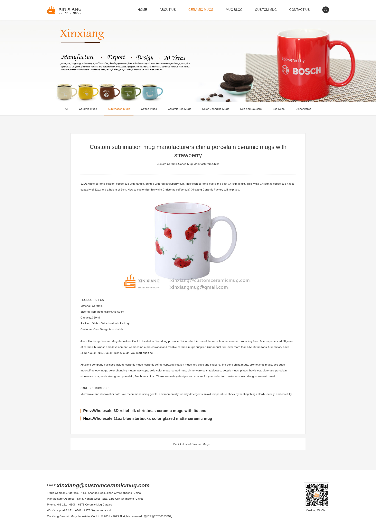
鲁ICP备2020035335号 (158, 516)
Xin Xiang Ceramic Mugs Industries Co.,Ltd (73, 516)
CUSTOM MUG (266, 9)
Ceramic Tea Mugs (179, 108)
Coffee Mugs (149, 108)
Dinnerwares (303, 108)
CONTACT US (299, 9)
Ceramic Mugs (88, 108)
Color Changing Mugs (215, 108)
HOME (142, 9)
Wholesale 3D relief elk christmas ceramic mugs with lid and (149, 410)
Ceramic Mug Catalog (98, 504)
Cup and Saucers (251, 108)
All (66, 108)
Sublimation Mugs (119, 108)
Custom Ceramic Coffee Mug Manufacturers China (188, 163)
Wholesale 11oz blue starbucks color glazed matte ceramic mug (152, 418)
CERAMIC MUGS (200, 9)
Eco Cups (279, 108)
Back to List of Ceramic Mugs (191, 444)
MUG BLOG (234, 9)
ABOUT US (168, 9)
